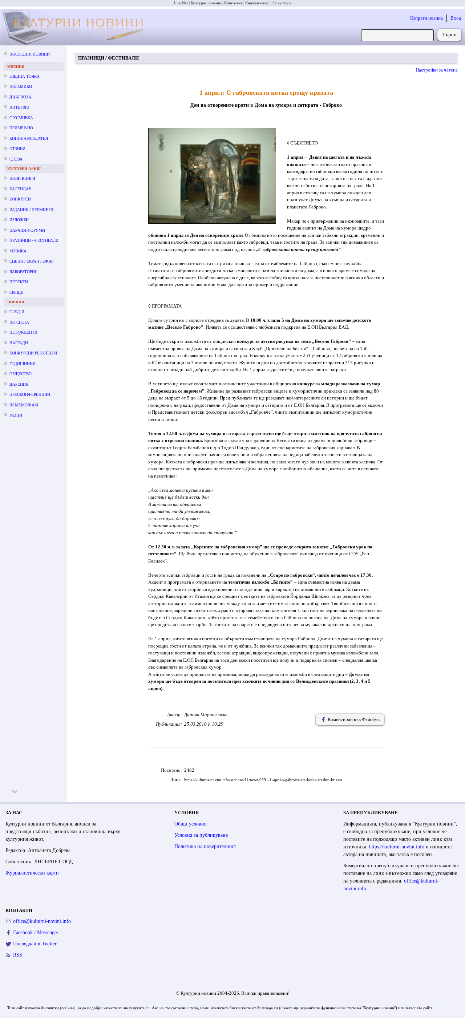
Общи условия (190, 824)
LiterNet (181, 3)
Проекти (18, 282)
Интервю (19, 107)
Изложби (19, 220)
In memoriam (23, 405)
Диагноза (20, 97)
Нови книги (22, 178)
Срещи (16, 292)
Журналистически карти (32, 873)
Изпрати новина (426, 18)
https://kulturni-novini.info (397, 846)
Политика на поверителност (205, 846)
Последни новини (29, 54)
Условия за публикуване (201, 835)
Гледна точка (24, 76)
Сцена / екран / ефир (31, 261)
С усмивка (21, 117)
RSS (17, 955)
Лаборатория (23, 271)
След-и (16, 311)
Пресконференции (29, 394)
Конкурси (20, 199)
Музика (18, 251)
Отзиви (17, 148)
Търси (449, 34)
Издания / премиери (31, 209)
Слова (16, 159)
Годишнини (22, 363)
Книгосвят (233, 3)
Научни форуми (27, 230)
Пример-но (21, 128)
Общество (20, 374)
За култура (281, 3)
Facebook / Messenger (35, 932)
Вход (455, 18)
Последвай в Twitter (35, 943)
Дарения (18, 384)
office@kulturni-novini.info (42, 921)
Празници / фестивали (33, 240)
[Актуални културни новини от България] (75, 27)
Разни (15, 415)
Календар (20, 189)
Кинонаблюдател (28, 138)
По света (19, 322)
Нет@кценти (23, 332)
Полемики (20, 86)
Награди (18, 343)
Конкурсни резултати (33, 353)
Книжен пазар (257, 3)
